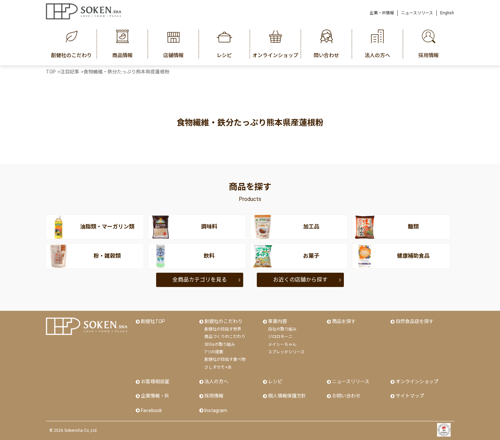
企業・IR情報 (382, 13)
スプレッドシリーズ (286, 352)
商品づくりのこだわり (224, 336)
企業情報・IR (155, 396)
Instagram (215, 410)
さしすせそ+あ (218, 367)
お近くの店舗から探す (300, 279)
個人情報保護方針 (287, 396)
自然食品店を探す (415, 321)
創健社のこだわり (223, 321)
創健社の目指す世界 (222, 329)
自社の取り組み (282, 329)
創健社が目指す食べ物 (224, 359)
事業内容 (277, 321)
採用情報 (213, 396)
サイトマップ (410, 396)
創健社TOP (153, 321)
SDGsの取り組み (219, 344)
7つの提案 (213, 352)
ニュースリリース (417, 13)
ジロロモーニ (280, 336)
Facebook (151, 410)
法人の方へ (216, 381)
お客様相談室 (155, 381)
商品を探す (344, 321)
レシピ (275, 381)
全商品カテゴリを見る (199, 279)
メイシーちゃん (282, 344)
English (447, 13)
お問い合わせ (346, 396)
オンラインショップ (417, 381)
